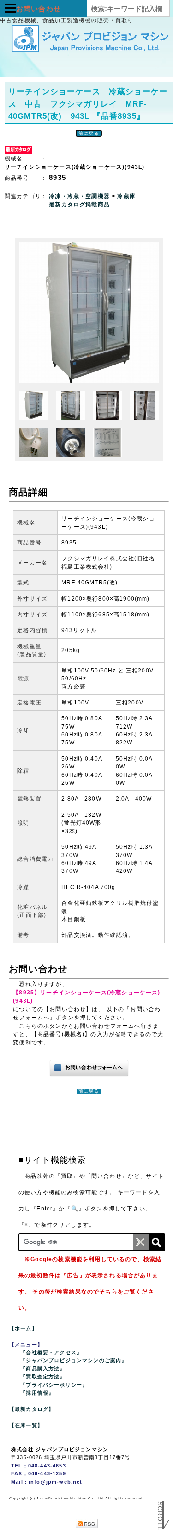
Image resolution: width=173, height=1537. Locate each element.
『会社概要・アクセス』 (51, 1352)
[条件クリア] (141, 1242)
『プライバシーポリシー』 (54, 1385)
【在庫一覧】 (26, 1425)
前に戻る (89, 133)
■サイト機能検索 (52, 1160)
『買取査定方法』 (42, 1376)
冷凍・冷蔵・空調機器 (80, 196)
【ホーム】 (23, 1328)
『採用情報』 (37, 1393)
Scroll (160, 1511)
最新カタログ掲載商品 (79, 204)
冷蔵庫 (126, 196)
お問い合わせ (38, 9)
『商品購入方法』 (42, 1368)
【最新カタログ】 (31, 1409)
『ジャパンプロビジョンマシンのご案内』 (73, 1360)
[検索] (156, 1242)
